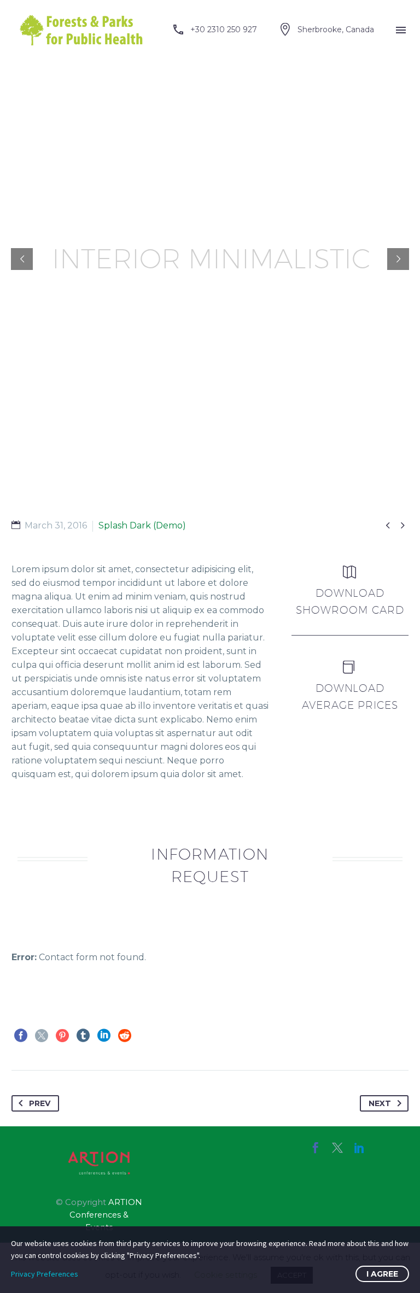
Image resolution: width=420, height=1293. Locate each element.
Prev (39, 1103)
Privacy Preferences (44, 1274)
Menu (401, 30)
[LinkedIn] (103, 1035)
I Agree (382, 1274)
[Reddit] (124, 1035)
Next (380, 1103)
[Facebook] (20, 1035)
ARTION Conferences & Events (105, 1214)
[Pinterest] (62, 1035)
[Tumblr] (83, 1035)
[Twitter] (41, 1035)
